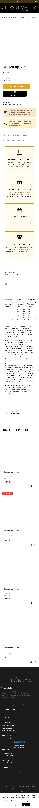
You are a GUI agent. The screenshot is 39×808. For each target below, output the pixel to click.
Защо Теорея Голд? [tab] (11, 135)
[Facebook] (2, 1)
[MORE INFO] (35, 486)
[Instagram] (5, 1)
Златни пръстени (18, 104)
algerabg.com (29, 789)
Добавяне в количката (17, 86)
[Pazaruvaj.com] (19, 742)
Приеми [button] (25, 805)
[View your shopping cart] (35, 8)
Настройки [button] (15, 805)
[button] (31, 486)
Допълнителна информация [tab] (14, 140)
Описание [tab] (26, 135)
